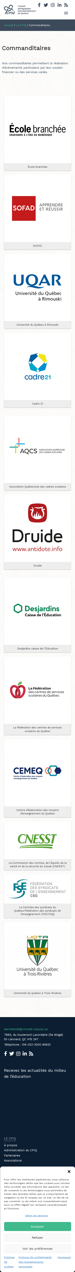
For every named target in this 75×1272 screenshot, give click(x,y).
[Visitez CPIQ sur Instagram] (53, 5)
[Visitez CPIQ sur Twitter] (46, 5)
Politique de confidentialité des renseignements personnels (35, 1262)
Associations (13, 1160)
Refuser (37, 1237)
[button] (69, 1172)
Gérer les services (36, 1215)
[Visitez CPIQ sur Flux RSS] (66, 5)
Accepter (37, 1226)
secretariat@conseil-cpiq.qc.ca (26, 1029)
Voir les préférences (37, 1249)
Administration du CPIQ (20, 1150)
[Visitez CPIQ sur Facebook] (39, 5)
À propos (10, 1145)
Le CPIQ (21, 25)
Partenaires (12, 1155)
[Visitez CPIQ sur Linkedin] (59, 5)
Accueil (8, 25)
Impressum (64, 1257)
